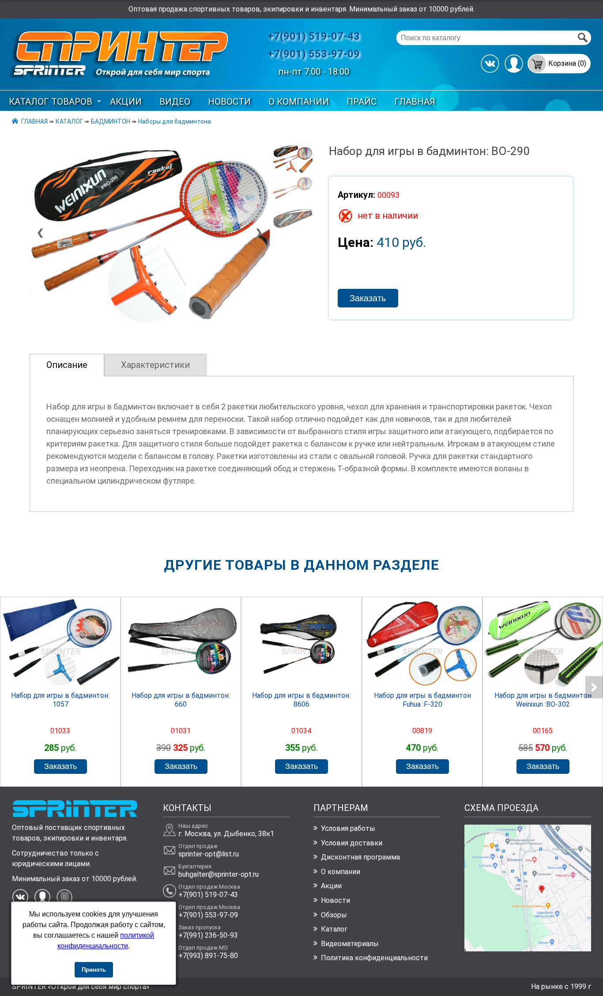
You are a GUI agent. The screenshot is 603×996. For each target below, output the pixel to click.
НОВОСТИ (229, 101)
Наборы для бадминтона (174, 121)
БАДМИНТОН (110, 121)
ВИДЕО (174, 101)
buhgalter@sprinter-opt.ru (218, 874)
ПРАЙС (362, 101)
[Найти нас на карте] (527, 949)
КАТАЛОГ (69, 121)
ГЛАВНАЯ (414, 101)
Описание (66, 365)
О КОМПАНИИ (298, 101)
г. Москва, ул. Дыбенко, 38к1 (226, 833)
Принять (94, 969)
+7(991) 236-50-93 (208, 935)
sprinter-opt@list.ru (208, 854)
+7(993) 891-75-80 (208, 955)
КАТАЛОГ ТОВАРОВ (50, 101)
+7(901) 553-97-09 (314, 54)
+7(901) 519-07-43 (314, 36)
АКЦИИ (126, 101)
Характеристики (155, 365)
